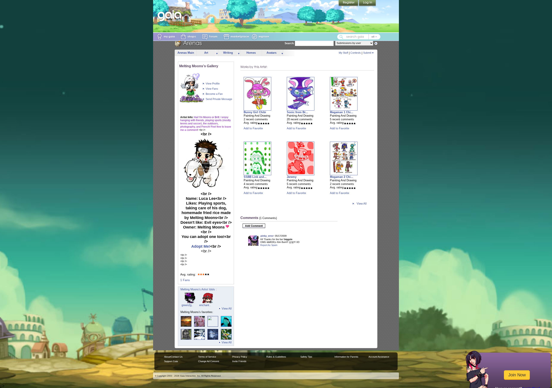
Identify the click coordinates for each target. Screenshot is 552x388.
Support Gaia (171, 361)
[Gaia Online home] (170, 15)
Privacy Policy (239, 356)
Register (349, 3)
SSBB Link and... (255, 176)
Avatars (271, 52)
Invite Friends (239, 361)
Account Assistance (379, 356)
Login (367, 3)
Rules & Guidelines (276, 356)
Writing (228, 52)
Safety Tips (306, 356)
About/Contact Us (173, 356)
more (217, 53)
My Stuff (343, 52)
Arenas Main (185, 52)
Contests (355, 52)
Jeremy (291, 176)
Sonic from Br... (297, 112)
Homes (251, 52)
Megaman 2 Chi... (341, 176)
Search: (289, 43)
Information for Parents (346, 356)
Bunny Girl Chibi (255, 112)
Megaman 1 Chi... (341, 112)
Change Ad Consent (208, 361)
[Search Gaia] (341, 37)
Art (206, 52)
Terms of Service (207, 356)
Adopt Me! (200, 246)
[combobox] (358, 36)
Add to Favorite (253, 128)
